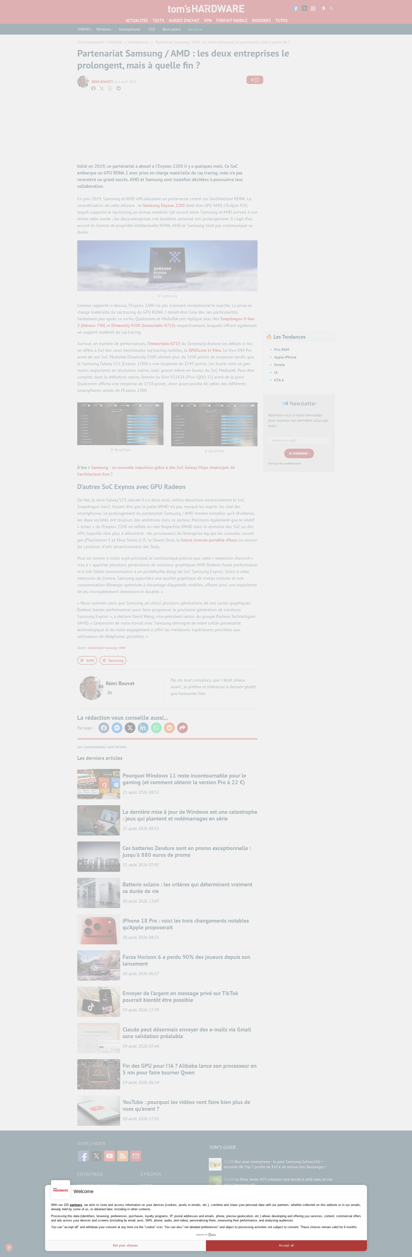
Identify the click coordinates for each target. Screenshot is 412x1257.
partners (76, 1205)
